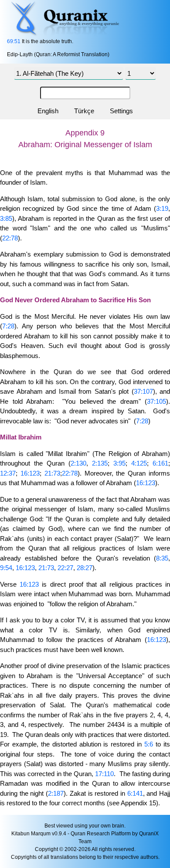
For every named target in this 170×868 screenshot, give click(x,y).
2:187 (56, 793)
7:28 (8, 326)
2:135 (100, 463)
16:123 (30, 473)
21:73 (52, 473)
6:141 (135, 793)
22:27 (65, 567)
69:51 (13, 41)
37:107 (143, 391)
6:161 (160, 463)
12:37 (8, 473)
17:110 (104, 773)
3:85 (6, 218)
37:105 (156, 401)
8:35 (162, 558)
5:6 (148, 744)
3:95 (119, 463)
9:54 (6, 567)
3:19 (162, 208)
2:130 (78, 463)
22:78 (10, 238)
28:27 (84, 567)
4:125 (139, 463)
